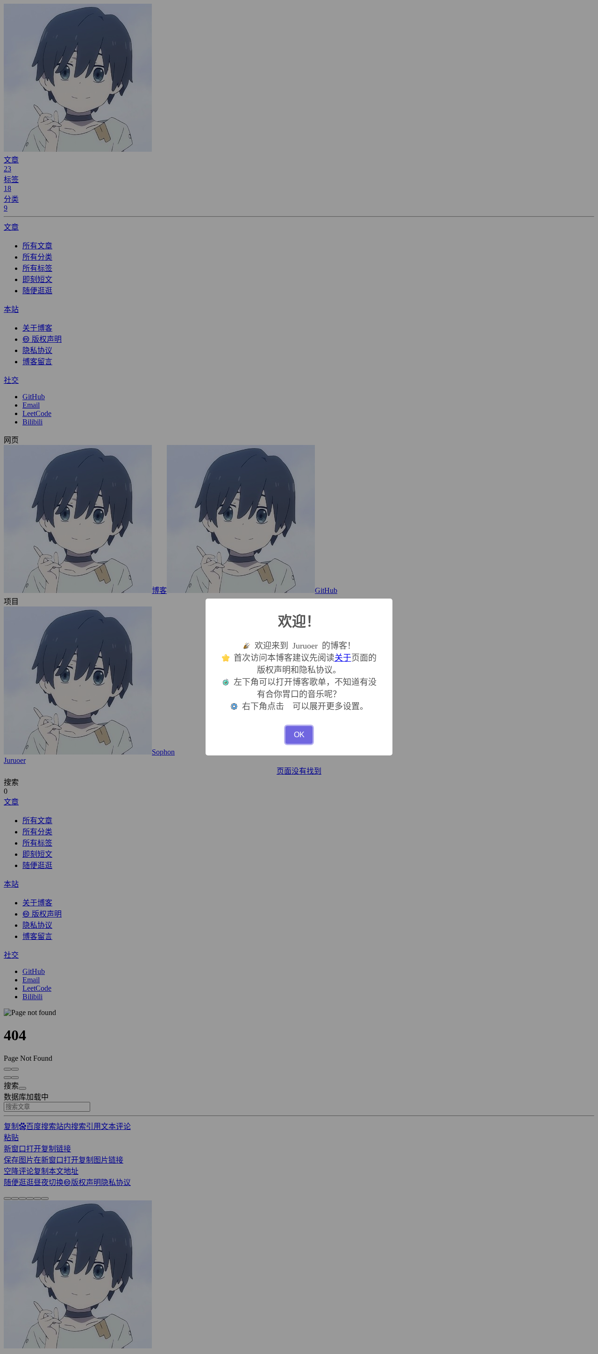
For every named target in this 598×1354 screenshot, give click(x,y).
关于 (343, 658)
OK (299, 735)
